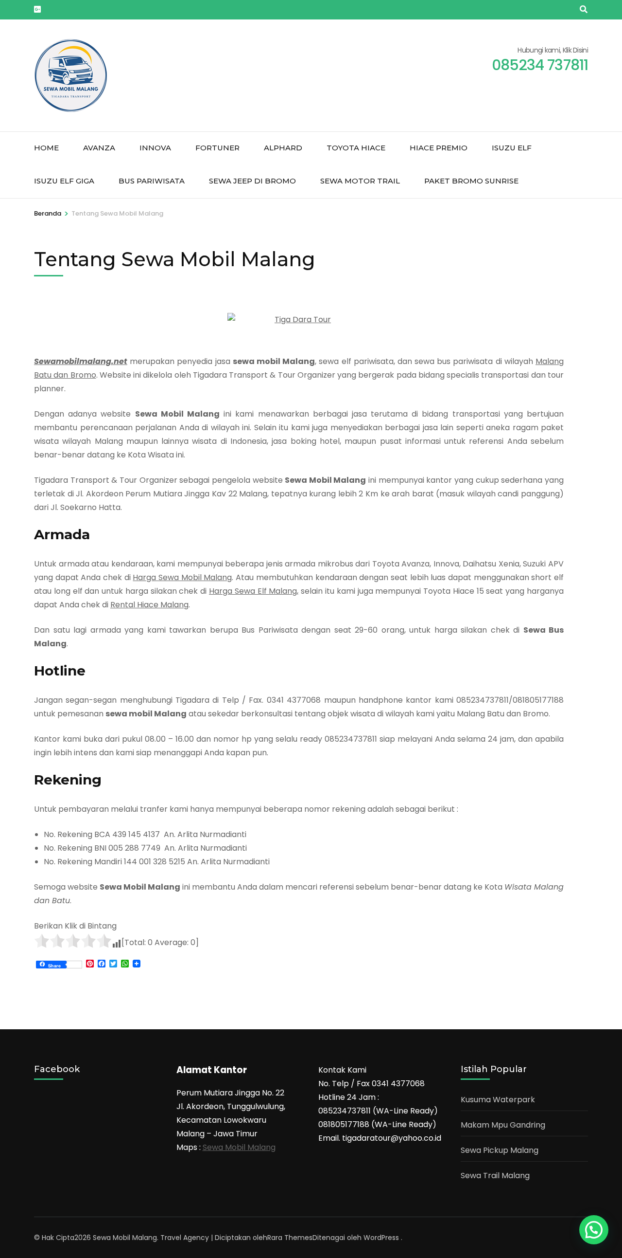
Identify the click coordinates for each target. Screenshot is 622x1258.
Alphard (283, 147)
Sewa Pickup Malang (499, 1150)
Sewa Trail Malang (495, 1175)
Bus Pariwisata (152, 180)
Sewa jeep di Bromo (252, 180)
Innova (155, 147)
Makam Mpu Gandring (503, 1124)
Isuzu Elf (512, 147)
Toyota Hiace (356, 147)
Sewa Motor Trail (360, 180)
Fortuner (217, 147)
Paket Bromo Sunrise (471, 180)
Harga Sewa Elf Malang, (253, 591)
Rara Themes (289, 1237)
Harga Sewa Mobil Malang (182, 577)
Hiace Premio (438, 147)
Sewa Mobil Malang (239, 1147)
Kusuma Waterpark (498, 1099)
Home (46, 147)
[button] (593, 1229)
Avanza (99, 147)
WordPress (381, 1237)
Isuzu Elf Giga (64, 180)
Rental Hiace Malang (149, 604)
